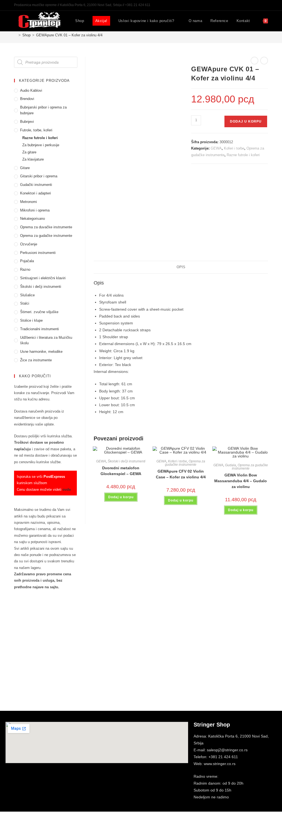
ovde (67, 489)
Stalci (24, 303)
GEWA (216, 148)
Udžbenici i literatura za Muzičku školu (46, 340)
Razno (25, 269)
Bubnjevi (27, 122)
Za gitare (29, 152)
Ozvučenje (28, 244)
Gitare (25, 168)
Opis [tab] (181, 267)
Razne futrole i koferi (243, 155)
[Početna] (15, 35)
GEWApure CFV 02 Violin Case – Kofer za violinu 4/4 (181, 474)
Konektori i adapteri (35, 193)
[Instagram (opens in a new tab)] (260, 5)
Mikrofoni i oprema (35, 210)
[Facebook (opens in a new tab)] (254, 5)
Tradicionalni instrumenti (39, 329)
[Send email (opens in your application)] (265, 5)
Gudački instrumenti (36, 185)
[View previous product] (254, 60)
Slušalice (27, 295)
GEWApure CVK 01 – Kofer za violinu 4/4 (69, 35)
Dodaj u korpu (246, 121)
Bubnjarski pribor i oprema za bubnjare (43, 110)
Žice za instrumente (36, 360)
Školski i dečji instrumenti (126, 461)
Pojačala (27, 261)
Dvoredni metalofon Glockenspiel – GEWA (121, 471)
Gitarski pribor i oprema (38, 176)
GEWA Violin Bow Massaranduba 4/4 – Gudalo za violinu (240, 481)
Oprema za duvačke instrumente (46, 227)
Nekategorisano (32, 218)
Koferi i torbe (234, 148)
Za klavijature (33, 159)
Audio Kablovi (31, 90)
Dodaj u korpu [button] (121, 497)
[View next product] (264, 60)
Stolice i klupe (31, 320)
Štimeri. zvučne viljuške (39, 312)
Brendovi (27, 99)
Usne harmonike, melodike (41, 351)
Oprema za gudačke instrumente (185, 463)
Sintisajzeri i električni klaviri (43, 278)
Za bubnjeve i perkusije (40, 145)
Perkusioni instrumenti (38, 253)
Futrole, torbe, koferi (36, 130)
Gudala (230, 465)
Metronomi (28, 202)
